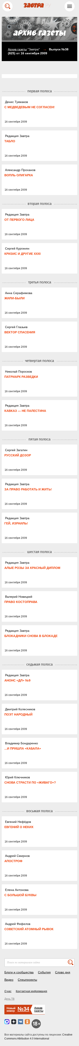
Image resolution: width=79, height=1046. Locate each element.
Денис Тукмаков (16, 102)
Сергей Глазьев (16, 327)
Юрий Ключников (17, 777)
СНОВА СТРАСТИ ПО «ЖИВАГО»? (30, 782)
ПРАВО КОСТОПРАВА (20, 602)
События (44, 972)
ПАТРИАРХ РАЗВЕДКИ (21, 376)
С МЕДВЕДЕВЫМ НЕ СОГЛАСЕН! (29, 107)
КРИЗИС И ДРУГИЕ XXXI (22, 253)
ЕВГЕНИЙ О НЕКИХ (18, 827)
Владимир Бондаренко (21, 743)
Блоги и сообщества (19, 972)
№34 (23, 1009)
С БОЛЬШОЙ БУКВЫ (20, 895)
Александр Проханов (20, 170)
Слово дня (62, 972)
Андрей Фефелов (17, 924)
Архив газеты (17, 49)
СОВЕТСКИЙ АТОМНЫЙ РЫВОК (29, 929)
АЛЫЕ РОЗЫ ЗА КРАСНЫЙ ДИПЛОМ (32, 568)
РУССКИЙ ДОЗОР (17, 455)
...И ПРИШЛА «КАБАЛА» (22, 748)
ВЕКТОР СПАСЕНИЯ (19, 332)
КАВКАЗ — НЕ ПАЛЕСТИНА (25, 411)
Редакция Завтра (17, 136)
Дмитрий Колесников (20, 709)
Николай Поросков (18, 371)
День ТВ (9, 998)
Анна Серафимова (18, 293)
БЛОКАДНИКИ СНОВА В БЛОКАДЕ (30, 636)
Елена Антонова (17, 890)
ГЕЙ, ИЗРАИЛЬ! (16, 523)
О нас (7, 991)
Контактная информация (31, 991)
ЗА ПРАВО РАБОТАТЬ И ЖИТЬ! (28, 489)
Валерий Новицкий (18, 596)
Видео (8, 979)
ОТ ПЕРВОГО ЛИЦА (19, 219)
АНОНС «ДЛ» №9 (17, 680)
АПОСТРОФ (13, 861)
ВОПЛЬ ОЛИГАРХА (18, 175)
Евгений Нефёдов (18, 821)
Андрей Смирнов (17, 856)
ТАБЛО (9, 141)
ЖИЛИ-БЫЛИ (14, 298)
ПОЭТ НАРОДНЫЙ (18, 714)
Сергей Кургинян (17, 248)
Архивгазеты (38, 1009)
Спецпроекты (27, 979)
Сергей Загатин (16, 450)
